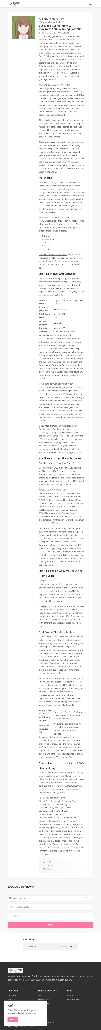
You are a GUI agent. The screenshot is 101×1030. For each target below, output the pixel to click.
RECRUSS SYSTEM (25, 1026)
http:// (49, 869)
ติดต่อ (40, 1011)
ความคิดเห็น (42, 1007)
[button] (72, 947)
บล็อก (40, 995)
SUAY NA (50, 1022)
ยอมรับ (13, 1019)
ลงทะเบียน (12, 999)
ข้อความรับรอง (43, 999)
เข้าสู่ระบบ (12, 995)
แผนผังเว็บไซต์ (73, 999)
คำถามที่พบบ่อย (44, 1003)
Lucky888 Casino (46, 580)
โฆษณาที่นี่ (71, 995)
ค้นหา (50, 924)
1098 (48, 861)
